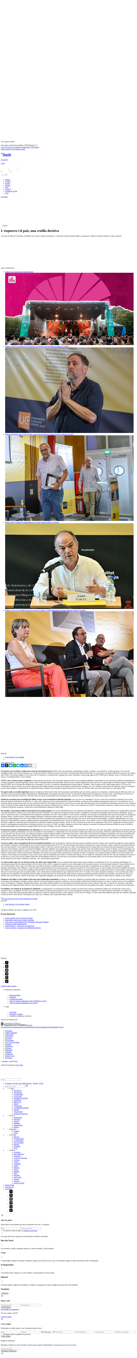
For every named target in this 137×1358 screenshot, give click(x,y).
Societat (7, 181)
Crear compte (6, 1336)
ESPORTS (17, 1100)
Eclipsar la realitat (11, 924)
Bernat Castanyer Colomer (60, 346)
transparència (18, 1125)
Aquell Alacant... (11, 926)
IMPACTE (17, 1102)
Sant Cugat (17, 1177)
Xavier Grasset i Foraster (24, 918)
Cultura (8, 272)
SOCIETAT (18, 1092)
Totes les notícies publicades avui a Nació (23, 1003)
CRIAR (16, 1110)
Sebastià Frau (22, 924)
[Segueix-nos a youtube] (6, 979)
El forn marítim (10, 918)
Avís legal (12, 1012)
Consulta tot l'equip (15, 999)
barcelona (17, 1119)
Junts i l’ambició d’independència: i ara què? (26, 522)
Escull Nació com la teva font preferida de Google (20, 899)
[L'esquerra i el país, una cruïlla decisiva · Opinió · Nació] (6, 154)
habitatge (17, 1123)
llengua (16, 1127)
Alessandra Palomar (42, 922)
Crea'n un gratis (6, 1317)
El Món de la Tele (11, 191)
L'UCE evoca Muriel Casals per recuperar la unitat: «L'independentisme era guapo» (39, 610)
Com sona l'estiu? (17, 272)
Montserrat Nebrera (34, 928)
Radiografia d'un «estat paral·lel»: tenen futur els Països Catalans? (33, 434)
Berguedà (17, 1156)
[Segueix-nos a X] (6, 967)
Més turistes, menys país (13, 920)
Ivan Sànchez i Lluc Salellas (14, 757)
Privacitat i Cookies (16, 1014)
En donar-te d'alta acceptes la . (20, 1231)
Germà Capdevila (28, 920)
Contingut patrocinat (21, 1114)
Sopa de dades (18, 1143)
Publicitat (12, 997)
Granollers (17, 1164)
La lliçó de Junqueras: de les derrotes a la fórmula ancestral (31, 346)
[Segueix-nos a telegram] (6, 975)
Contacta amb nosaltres (8, 986)
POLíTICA (18, 1090)
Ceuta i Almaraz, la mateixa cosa (16, 928)
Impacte (7, 185)
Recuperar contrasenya (9, 1351)
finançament (18, 1117)
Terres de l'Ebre (19, 1183)
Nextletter (17, 1146)
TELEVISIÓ (18, 1112)
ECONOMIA (18, 1094)
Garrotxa (17, 1160)
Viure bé (8, 189)
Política (7, 180)
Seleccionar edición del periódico (12, 145)
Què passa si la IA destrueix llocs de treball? (20, 922)
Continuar (5, 1293)
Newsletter (8, 1189)
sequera (16, 1121)
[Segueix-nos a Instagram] (6, 971)
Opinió (7, 183)
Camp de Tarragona (20, 1158)
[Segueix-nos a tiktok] (6, 982)
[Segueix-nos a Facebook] (6, 964)
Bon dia (16, 1137)
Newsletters (17, 147)
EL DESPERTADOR (21, 1108)
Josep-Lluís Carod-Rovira (25, 926)
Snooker (16, 1131)
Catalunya (17, 1152)
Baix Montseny (19, 1154)
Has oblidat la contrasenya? (10, 1309)
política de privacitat (30, 1231)
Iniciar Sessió (9, 1185)
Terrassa (16, 1181)
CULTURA (18, 1096)
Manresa (16, 1168)
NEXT (16, 1104)
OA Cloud (19, 1065)
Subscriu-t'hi (9, 1187)
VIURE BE (18, 1106)
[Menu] (4, 176)
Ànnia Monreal (28, 272)
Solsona (16, 1179)
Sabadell (16, 1175)
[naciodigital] (6, 1027)
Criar (7, 193)
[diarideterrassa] (29, 1027)
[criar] (61, 1027)
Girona (16, 1162)
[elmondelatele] (53, 1027)
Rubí (15, 1173)
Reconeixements (15, 995)
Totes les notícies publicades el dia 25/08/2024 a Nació (27, 1001)
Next (6, 187)
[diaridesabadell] (17, 1027)
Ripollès (16, 1171)
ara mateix (4, 197)
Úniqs (16, 1133)
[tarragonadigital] (41, 1027)
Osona (16, 1169)
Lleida (16, 1166)
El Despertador (19, 1139)
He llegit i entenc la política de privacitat (17, 1334)
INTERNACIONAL (21, 1098)
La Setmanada (18, 1141)
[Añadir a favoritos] (34, 766)
